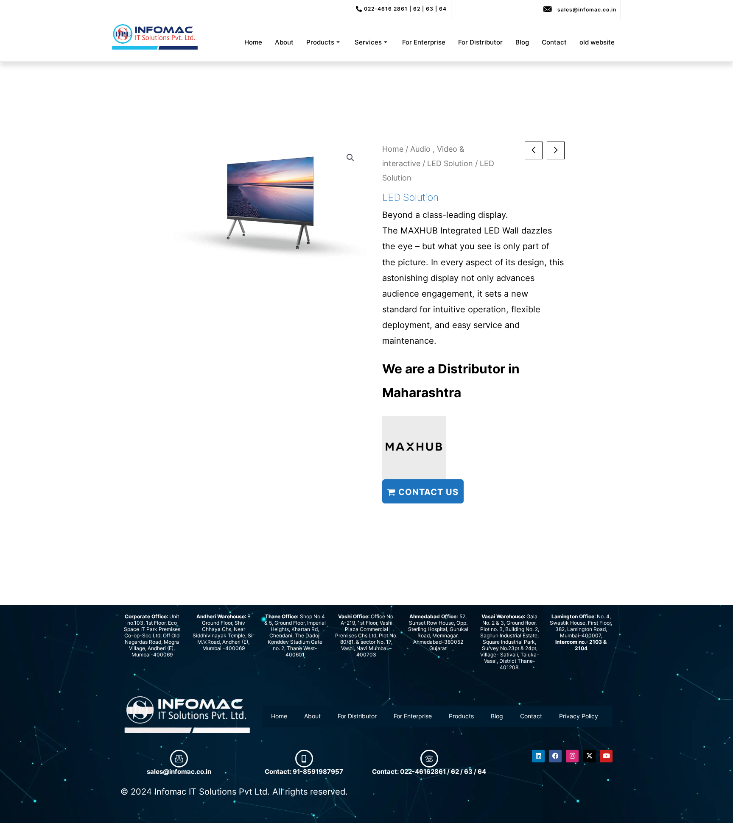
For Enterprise (423, 42)
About (284, 42)
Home (253, 42)
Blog (522, 42)
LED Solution (450, 163)
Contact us (427, 492)
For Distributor (480, 42)
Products (320, 42)
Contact (554, 42)
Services (368, 42)
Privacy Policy (578, 716)
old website (597, 42)
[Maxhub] (414, 447)
